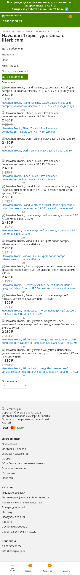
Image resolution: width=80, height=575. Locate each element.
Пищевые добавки (13, 492)
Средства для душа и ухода (19, 531)
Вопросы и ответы (14, 468)
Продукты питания (13, 517)
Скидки (6, 458)
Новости (7, 478)
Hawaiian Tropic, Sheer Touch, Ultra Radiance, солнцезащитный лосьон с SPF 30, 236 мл (30, 129)
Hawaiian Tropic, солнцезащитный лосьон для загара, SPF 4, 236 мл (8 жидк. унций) (40, 232)
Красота (7, 521)
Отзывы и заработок (15, 453)
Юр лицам (8, 473)
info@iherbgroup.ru (13, 551)
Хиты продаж (10, 65)
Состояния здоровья (15, 526)
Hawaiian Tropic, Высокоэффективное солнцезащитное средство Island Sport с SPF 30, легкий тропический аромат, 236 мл (40, 288)
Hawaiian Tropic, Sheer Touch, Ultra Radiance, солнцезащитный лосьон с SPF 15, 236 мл (30, 177)
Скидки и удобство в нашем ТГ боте (38, 9)
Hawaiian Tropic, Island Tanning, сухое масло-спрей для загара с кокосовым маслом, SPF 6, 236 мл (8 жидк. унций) (39, 104)
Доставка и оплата (14, 449)
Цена (5, 60)
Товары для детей (13, 507)
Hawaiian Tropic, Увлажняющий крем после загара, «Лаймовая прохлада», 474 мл (34, 257)
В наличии (8, 82)
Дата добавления (13, 48)
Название (8, 54)
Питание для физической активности (25, 497)
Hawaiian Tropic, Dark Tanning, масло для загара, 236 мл (37, 150)
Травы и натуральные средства (22, 502)
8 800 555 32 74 (11, 546)
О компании (9, 444)
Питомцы (8, 512)
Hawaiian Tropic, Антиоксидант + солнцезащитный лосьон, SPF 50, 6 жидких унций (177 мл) (39, 312)
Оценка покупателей (15, 71)
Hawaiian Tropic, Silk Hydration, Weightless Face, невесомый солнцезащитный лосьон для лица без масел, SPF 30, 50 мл (39, 341)
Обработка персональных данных (23, 463)
